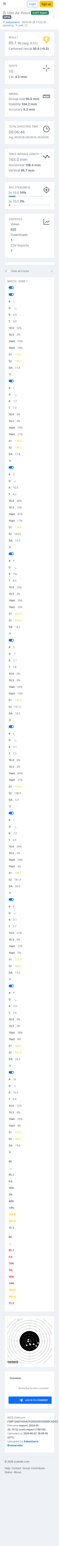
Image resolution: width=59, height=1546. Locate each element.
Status (8, 1472)
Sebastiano (12, 22)
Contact (16, 1468)
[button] (53, 17)
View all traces (20, 271)
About (17, 1472)
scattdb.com (21, 1461)
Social (26, 1468)
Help (7, 1468)
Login (32, 4)
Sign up (46, 4)
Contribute (38, 1468)
